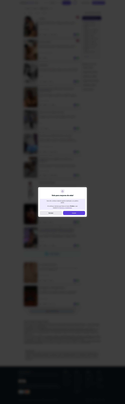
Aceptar (74, 213)
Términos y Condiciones (65, 208)
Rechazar (51, 213)
